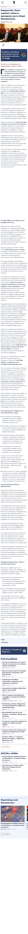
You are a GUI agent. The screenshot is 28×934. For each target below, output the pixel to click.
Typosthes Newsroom (6, 22)
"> (10, 55)
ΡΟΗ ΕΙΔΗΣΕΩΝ (9, 659)
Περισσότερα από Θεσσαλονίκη (9, 801)
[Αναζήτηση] (25, 2)
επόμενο (25, 467)
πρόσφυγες (4, 642)
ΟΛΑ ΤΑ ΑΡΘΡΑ (5, 747)
